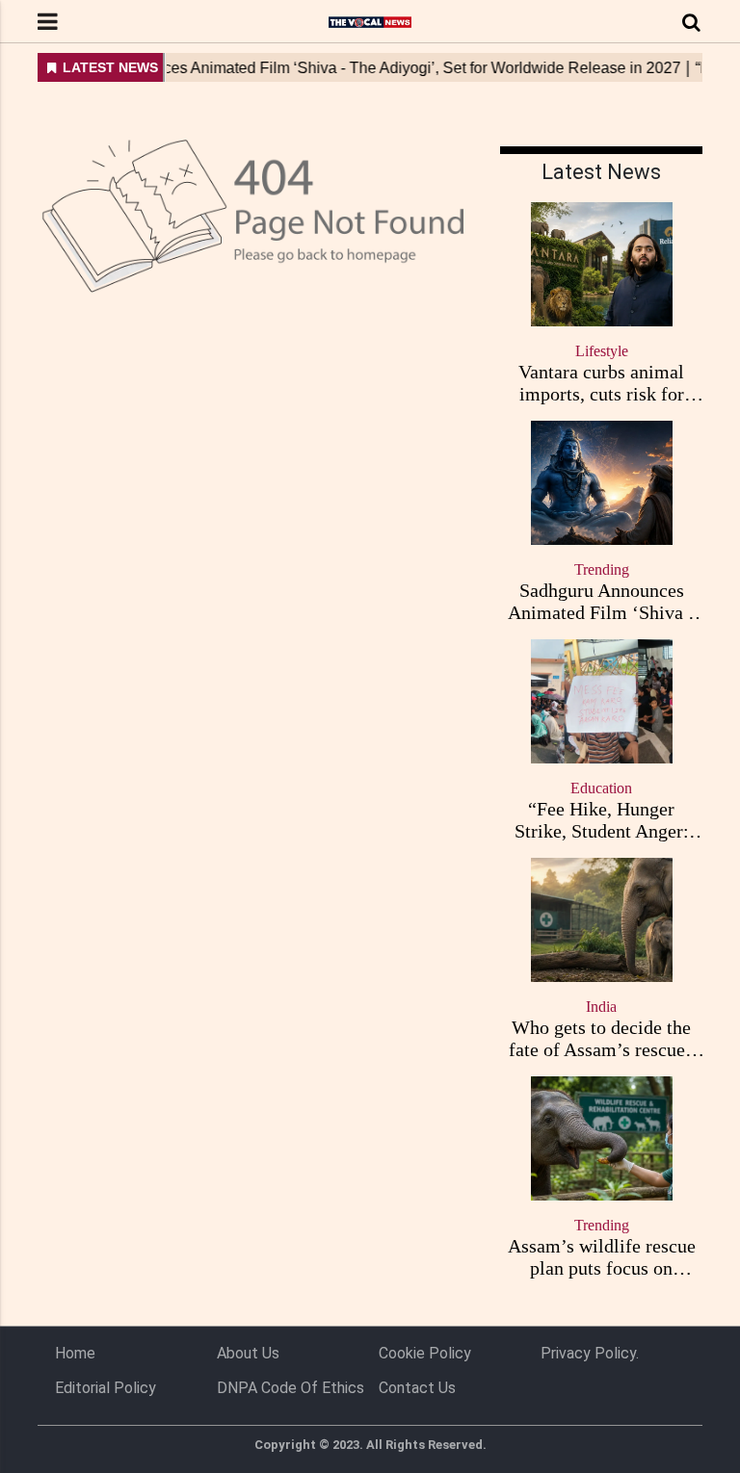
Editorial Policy (105, 1388)
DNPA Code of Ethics (290, 1388)
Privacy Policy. (590, 1353)
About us (248, 1353)
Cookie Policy (425, 1353)
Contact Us (417, 1388)
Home (75, 1353)
